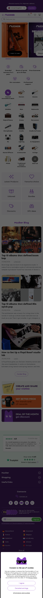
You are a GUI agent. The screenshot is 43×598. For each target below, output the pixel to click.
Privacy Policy (32, 578)
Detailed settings (21, 588)
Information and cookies (21, 593)
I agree (21, 583)
